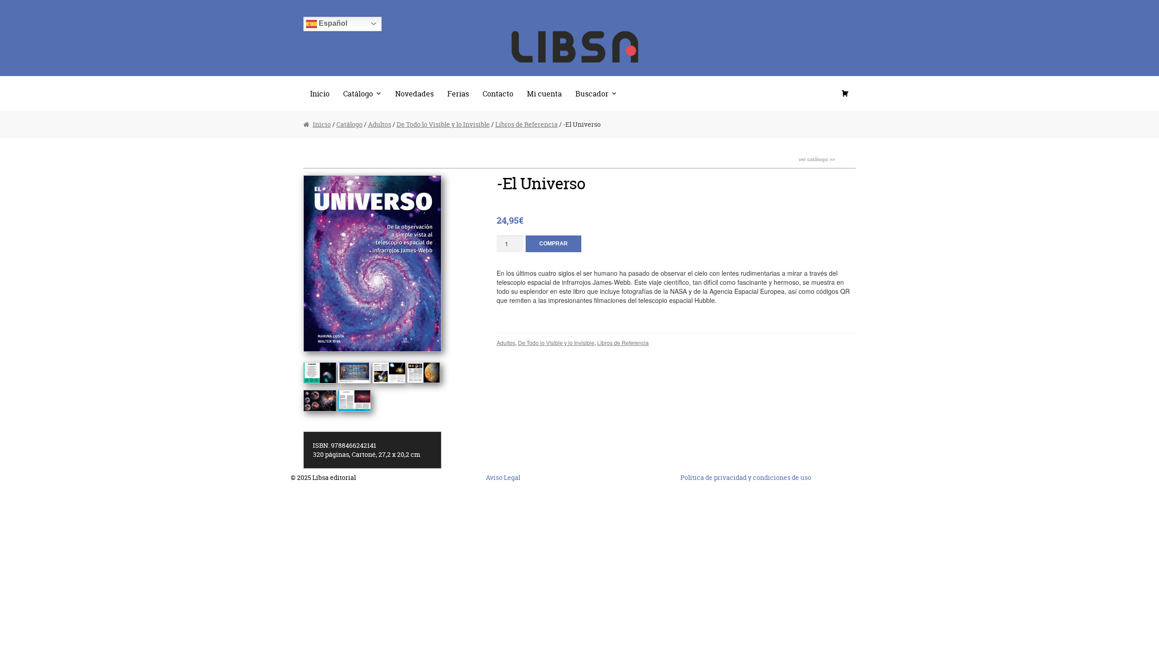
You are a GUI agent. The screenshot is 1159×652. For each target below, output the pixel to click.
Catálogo (358, 93)
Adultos (379, 124)
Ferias (458, 93)
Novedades (414, 93)
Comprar (553, 243)
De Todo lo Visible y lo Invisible (443, 124)
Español (332, 23)
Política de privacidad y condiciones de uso (745, 477)
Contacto (498, 93)
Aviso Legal (503, 477)
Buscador (591, 93)
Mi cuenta (544, 93)
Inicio (320, 93)
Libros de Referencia (526, 124)
